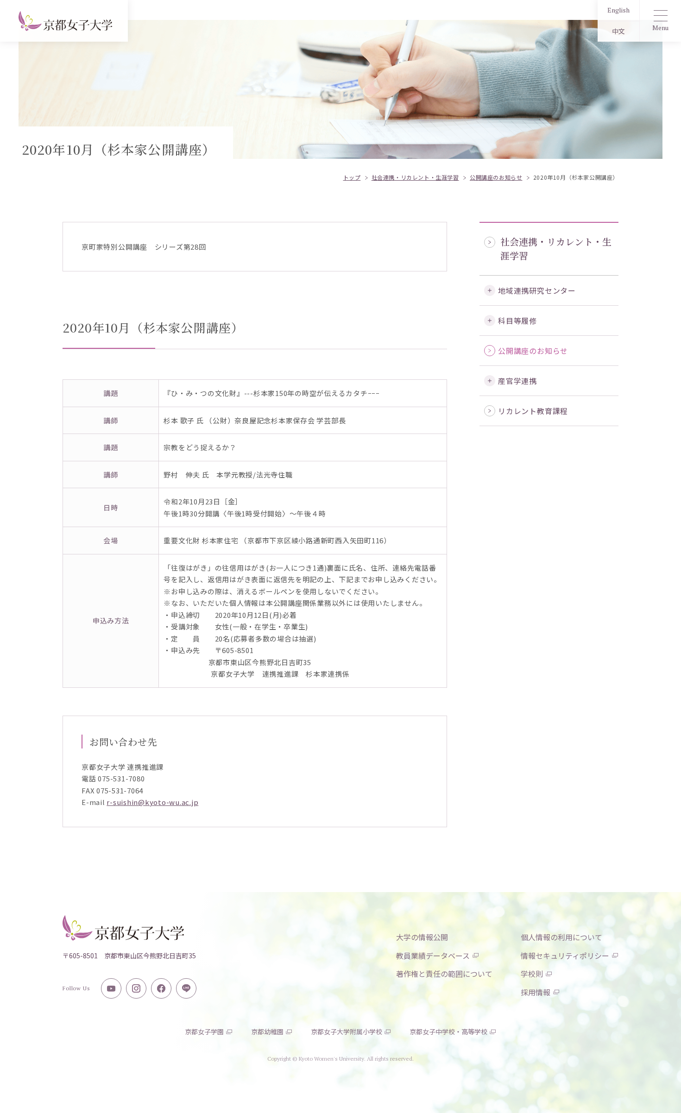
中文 (618, 31)
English (618, 10)
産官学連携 (517, 380)
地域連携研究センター (537, 290)
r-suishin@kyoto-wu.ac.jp (152, 802)
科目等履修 (517, 320)
